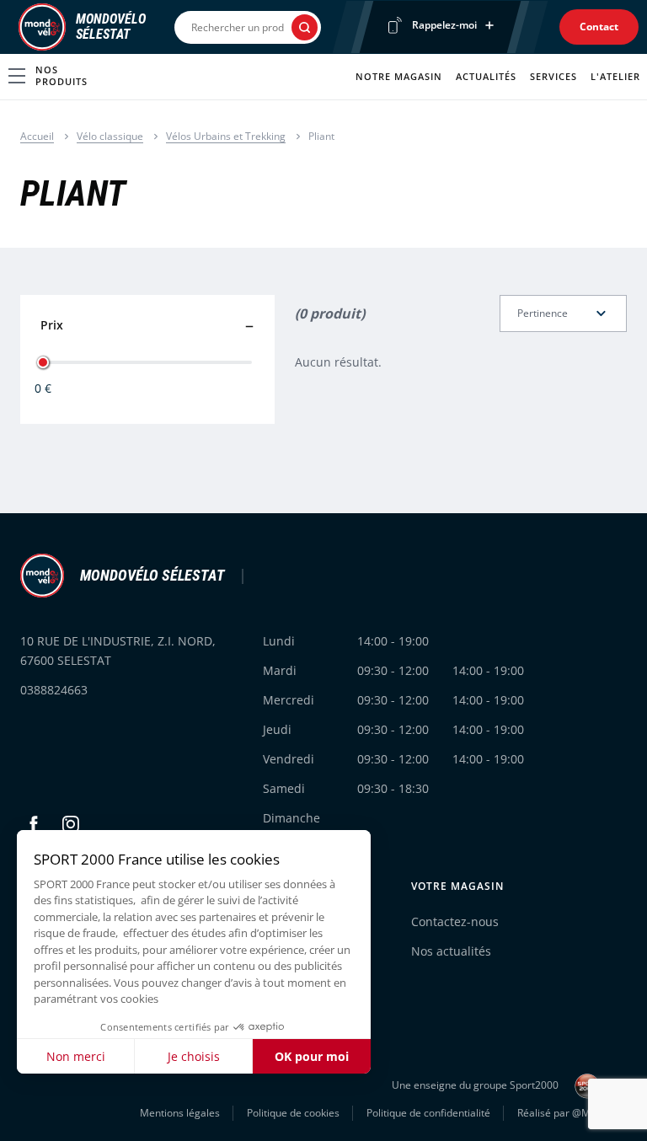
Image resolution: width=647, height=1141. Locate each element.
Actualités (486, 76)
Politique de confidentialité (428, 1113)
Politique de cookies (293, 1113)
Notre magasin (399, 76)
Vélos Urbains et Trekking (226, 136)
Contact (599, 26)
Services (553, 76)
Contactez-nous (455, 921)
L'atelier (615, 76)
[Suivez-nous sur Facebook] (33, 824)
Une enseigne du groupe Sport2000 (476, 1085)
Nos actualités (451, 951)
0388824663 (54, 690)
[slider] (43, 362)
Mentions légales (180, 1113)
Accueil (37, 136)
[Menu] (13, 27)
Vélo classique (110, 136)
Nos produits (61, 75)
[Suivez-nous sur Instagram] (70, 824)
